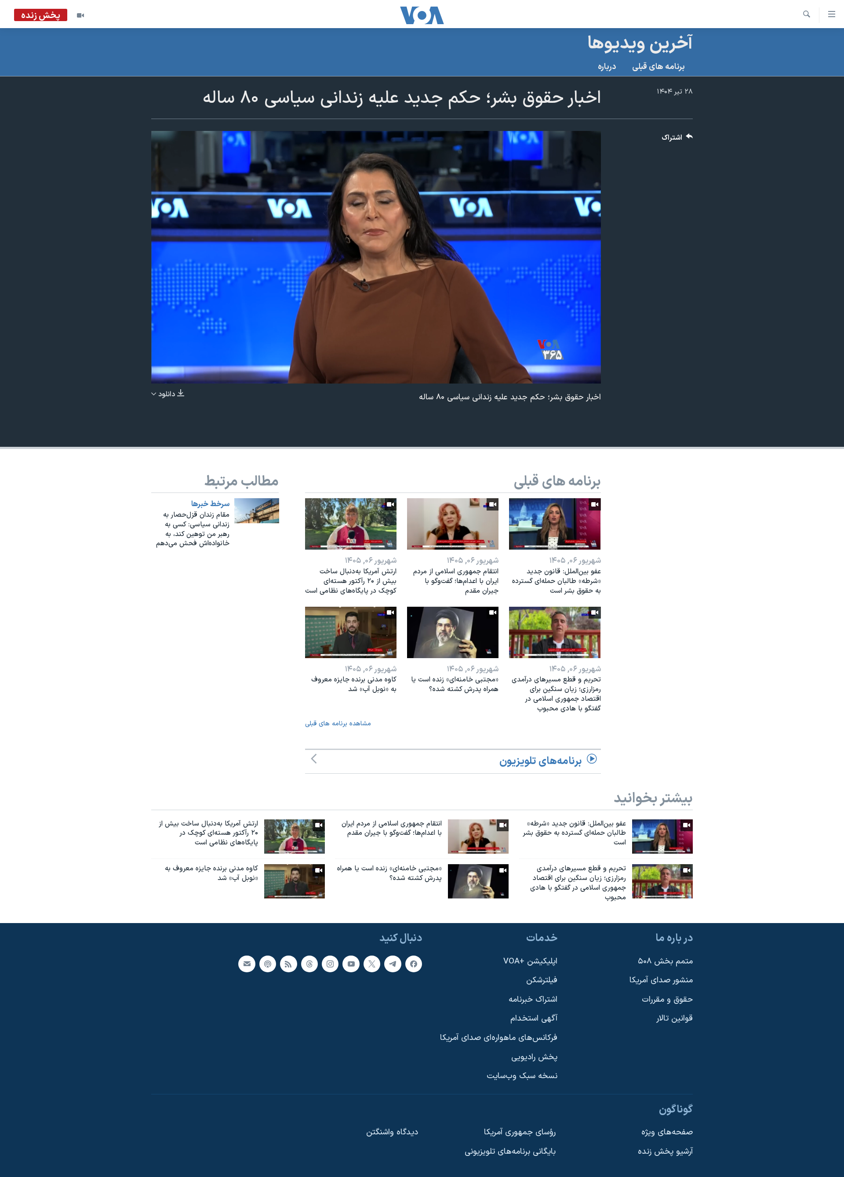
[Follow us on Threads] (309, 963)
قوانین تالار (674, 1019)
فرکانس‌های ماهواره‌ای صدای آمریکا (498, 1038)
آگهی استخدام (533, 1019)
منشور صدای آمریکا (661, 980)
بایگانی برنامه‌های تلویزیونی (510, 1152)
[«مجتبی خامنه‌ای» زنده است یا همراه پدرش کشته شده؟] (452, 632)
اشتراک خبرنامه (533, 999)
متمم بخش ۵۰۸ (665, 961)
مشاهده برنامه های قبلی (338, 723)
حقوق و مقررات (667, 999)
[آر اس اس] (288, 963)
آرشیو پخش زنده (665, 1152)
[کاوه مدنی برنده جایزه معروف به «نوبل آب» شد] (351, 632)
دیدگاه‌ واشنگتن (392, 1132)
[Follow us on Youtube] (350, 963)
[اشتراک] (246, 963)
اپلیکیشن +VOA (530, 961)
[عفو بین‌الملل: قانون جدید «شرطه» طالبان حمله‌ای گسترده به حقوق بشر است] (554, 524)
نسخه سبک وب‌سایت (522, 1076)
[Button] (677, 140)
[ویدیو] (80, 15)
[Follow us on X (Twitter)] (372, 963)
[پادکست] (267, 963)
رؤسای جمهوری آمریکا (520, 1132)
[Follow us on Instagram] (330, 963)
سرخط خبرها (210, 504)
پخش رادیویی (534, 1057)
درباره (607, 67)
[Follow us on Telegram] (392, 963)
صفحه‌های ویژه (667, 1132)
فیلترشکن (541, 980)
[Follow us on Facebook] (413, 963)
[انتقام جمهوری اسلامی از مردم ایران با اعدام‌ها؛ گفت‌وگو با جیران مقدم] (452, 524)
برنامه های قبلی (658, 67)
